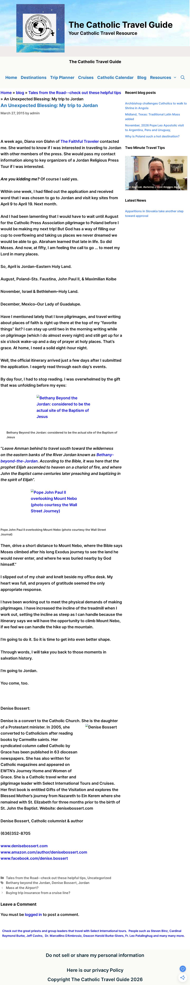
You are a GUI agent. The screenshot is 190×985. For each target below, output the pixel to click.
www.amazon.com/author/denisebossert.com (44, 852)
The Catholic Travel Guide (120, 25)
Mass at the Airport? (22, 888)
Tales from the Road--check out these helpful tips (74, 92)
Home (11, 77)
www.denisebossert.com (24, 846)
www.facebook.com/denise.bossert (34, 858)
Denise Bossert (64, 883)
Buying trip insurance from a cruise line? (38, 893)
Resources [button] (160, 77)
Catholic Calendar (115, 77)
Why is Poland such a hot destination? (152, 136)
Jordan (83, 883)
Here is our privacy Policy (95, 970)
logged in (33, 914)
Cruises (86, 77)
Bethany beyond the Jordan (28, 883)
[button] (183, 77)
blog (20, 92)
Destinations (33, 77)
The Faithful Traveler (79, 141)
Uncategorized (99, 878)
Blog (141, 77)
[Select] (156, 189)
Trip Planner (62, 77)
